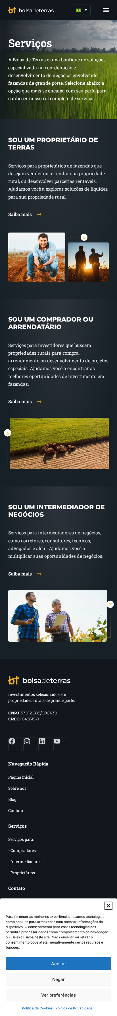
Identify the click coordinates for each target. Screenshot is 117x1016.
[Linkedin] (45, 744)
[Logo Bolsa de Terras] (31, 10)
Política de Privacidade (73, 1008)
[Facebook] (15, 744)
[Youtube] (60, 744)
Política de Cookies (37, 1008)
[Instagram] (30, 744)
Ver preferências (58, 995)
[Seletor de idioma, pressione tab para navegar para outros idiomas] (82, 10)
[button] (108, 905)
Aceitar (58, 963)
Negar (58, 979)
